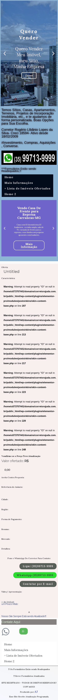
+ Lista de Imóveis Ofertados (27, 188)
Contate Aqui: (11, 622)
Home (9, 177)
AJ (36, 691)
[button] (38, 566)
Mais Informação (29, 245)
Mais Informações (19, 183)
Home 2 (10, 194)
